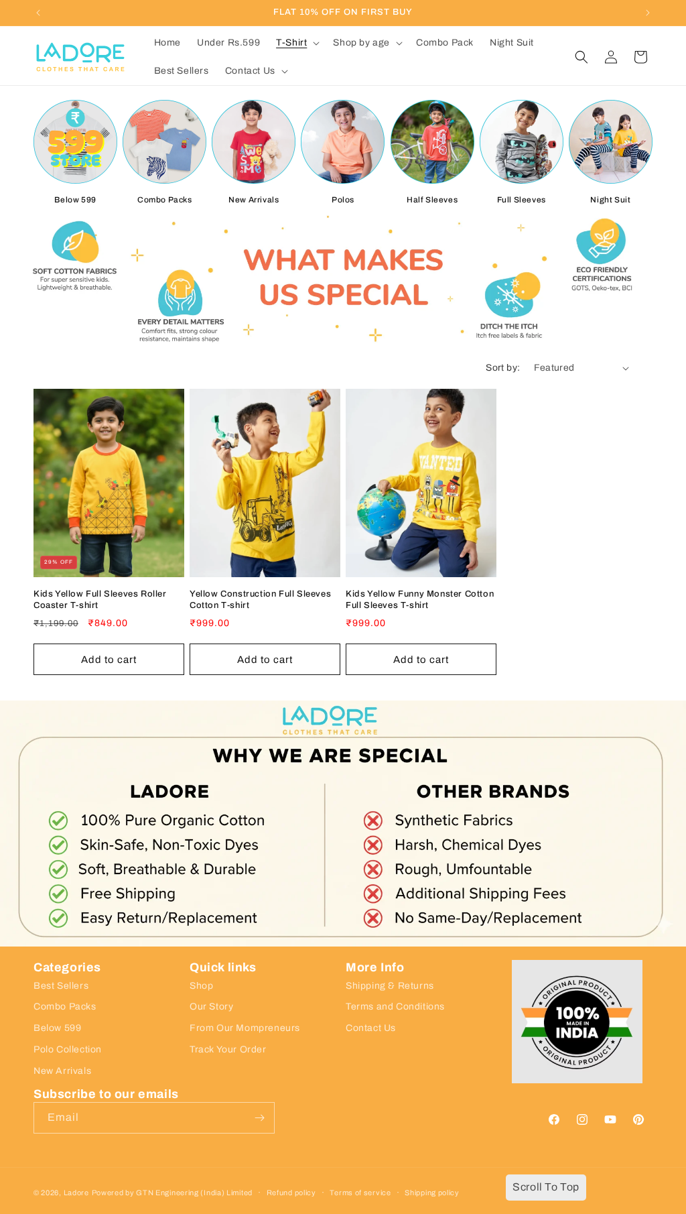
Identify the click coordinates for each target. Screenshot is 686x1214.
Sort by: (503, 368)
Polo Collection (67, 1049)
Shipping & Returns (390, 986)
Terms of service (360, 1193)
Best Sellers (60, 986)
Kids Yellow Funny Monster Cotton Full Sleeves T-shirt (420, 599)
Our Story (211, 1006)
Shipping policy (432, 1193)
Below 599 (75, 199)
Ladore (76, 1193)
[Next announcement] (648, 12)
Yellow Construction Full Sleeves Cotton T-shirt (260, 599)
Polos (343, 199)
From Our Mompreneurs (245, 1028)
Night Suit (610, 199)
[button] (296, 43)
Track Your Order (228, 1049)
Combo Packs (164, 199)
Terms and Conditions (395, 1006)
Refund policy (291, 1193)
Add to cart (109, 659)
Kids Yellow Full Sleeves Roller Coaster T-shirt (100, 599)
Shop (201, 986)
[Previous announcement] (38, 12)
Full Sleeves (521, 199)
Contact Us (371, 1028)
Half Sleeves (432, 199)
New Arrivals (253, 199)
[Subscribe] (259, 1118)
